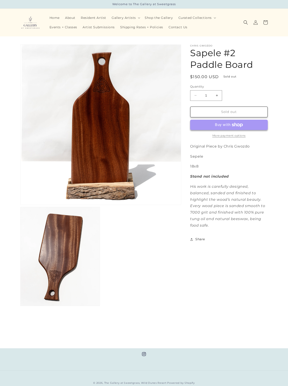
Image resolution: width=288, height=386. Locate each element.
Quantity (197, 86)
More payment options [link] (229, 135)
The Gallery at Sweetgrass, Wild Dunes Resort (135, 382)
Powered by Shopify (181, 382)
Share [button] (200, 239)
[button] (125, 17)
